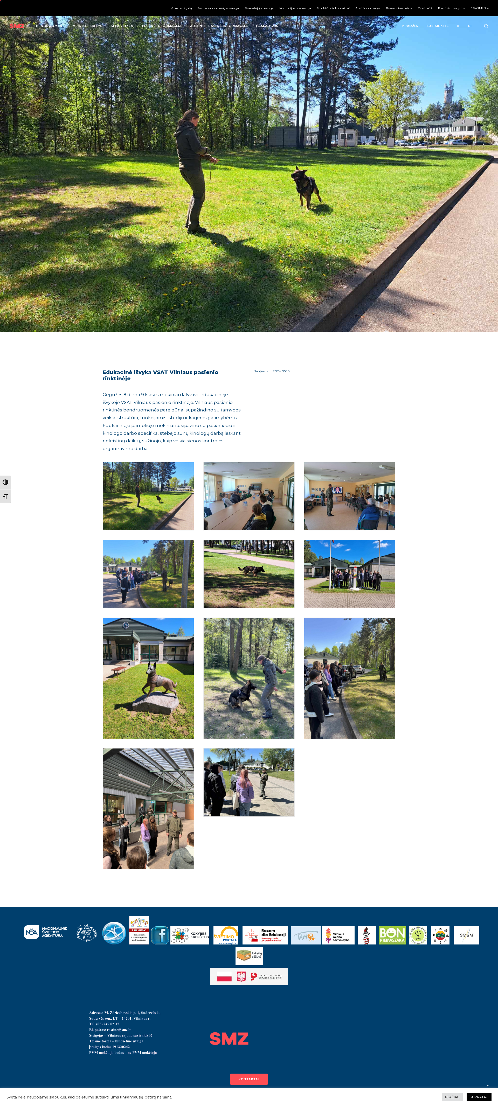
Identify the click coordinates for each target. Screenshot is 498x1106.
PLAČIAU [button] (452, 1097)
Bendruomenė (50, 26)
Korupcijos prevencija (295, 8)
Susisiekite (437, 26)
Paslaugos (267, 26)
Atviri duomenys (367, 8)
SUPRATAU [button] (479, 1097)
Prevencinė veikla (399, 8)
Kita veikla (122, 26)
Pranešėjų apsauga (259, 8)
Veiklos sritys (87, 26)
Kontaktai (249, 1079)
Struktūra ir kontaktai (333, 8)
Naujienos (261, 371)
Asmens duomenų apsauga (218, 8)
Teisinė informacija (161, 26)
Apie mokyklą (181, 8)
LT (470, 26)
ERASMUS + (480, 8)
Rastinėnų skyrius (451, 8)
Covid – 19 (425, 8)
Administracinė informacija (219, 26)
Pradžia (410, 26)
